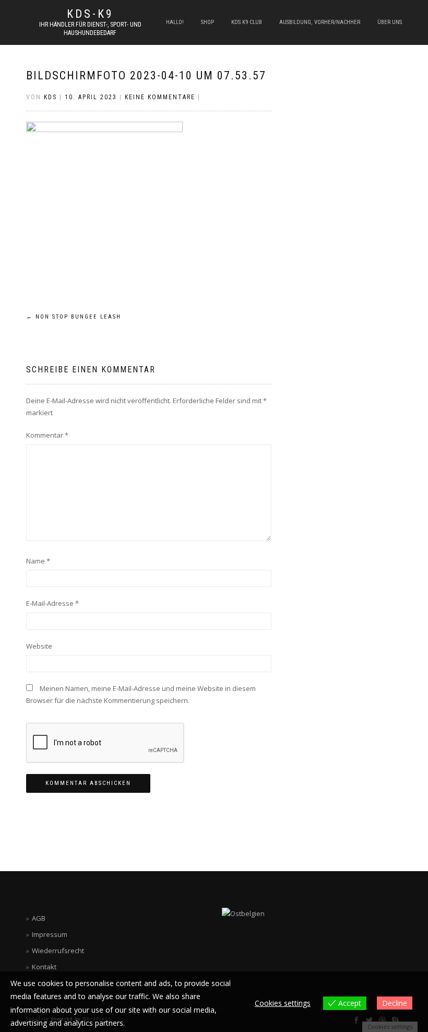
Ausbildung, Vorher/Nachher (319, 22)
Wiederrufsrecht (58, 950)
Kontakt (44, 966)
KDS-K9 (90, 14)
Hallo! (175, 22)
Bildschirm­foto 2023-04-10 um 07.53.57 (146, 75)
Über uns (389, 22)
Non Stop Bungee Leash (73, 316)
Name (38, 561)
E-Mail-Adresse (52, 603)
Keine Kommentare (160, 97)
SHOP (207, 22)
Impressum (49, 934)
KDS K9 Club (246, 22)
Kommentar (47, 435)
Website (39, 646)
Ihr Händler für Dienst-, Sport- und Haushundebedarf (90, 29)
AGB (38, 918)
